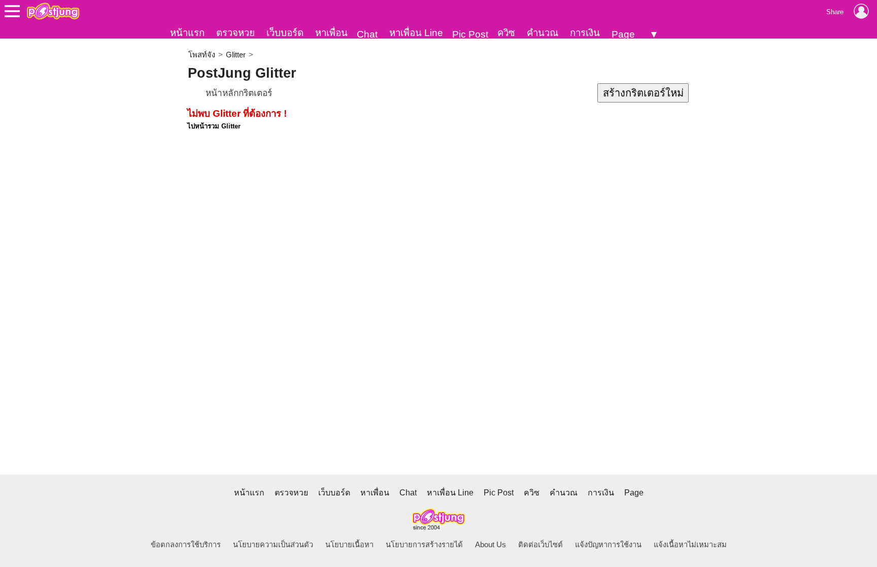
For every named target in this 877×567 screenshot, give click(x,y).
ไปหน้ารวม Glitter (214, 126)
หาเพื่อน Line (416, 32)
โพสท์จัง (201, 55)
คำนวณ (542, 32)
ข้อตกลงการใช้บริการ (186, 545)
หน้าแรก (187, 32)
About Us (490, 545)
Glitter (236, 55)
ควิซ (506, 32)
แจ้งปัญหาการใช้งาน (608, 545)
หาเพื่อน (331, 32)
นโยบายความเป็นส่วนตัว (273, 545)
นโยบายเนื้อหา (349, 545)
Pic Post (470, 34)
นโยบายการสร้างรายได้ (424, 545)
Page (623, 34)
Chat (367, 34)
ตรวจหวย (235, 32)
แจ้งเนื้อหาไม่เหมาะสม (690, 545)
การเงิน (585, 32)
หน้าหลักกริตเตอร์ (239, 93)
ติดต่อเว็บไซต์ (540, 545)
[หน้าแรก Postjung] (53, 11)
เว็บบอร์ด (284, 32)
